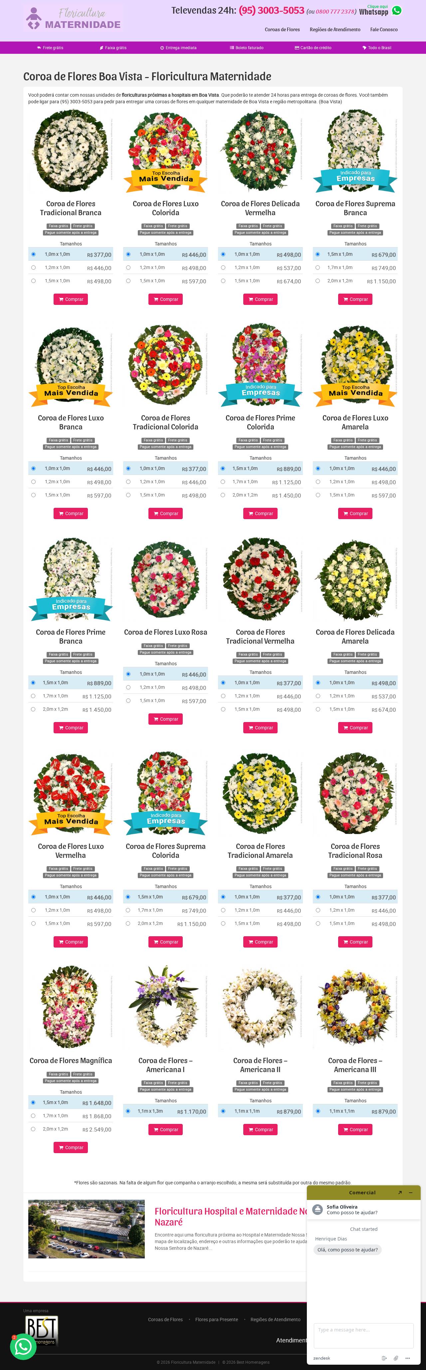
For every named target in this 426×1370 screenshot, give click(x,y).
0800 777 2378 (335, 12)
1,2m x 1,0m (57, 267)
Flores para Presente (216, 1319)
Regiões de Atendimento (335, 29)
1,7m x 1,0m (339, 267)
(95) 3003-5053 (271, 11)
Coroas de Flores (282, 29)
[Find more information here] (364, 1275)
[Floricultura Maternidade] (73, 18)
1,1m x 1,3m (150, 1111)
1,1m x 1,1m (247, 1111)
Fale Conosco (384, 29)
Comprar (74, 299)
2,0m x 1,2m (339, 280)
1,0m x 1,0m (57, 254)
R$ (99, 254)
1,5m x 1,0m (57, 280)
